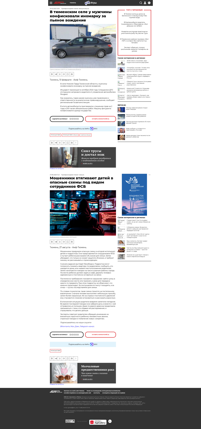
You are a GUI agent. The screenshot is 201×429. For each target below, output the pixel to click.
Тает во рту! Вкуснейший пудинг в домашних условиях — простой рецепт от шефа (138, 249)
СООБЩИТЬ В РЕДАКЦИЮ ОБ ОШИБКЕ (113, 393)
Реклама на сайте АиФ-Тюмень (74, 391)
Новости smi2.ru (57, 168)
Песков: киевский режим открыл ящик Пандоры (137, 108)
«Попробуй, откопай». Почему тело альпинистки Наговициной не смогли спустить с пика (138, 69)
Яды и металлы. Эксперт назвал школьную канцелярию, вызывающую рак (137, 242)
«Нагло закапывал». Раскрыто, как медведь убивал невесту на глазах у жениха (138, 97)
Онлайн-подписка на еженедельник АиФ (77, 393)
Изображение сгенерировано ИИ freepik (63, 237)
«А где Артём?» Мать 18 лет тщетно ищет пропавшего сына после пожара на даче (138, 235)
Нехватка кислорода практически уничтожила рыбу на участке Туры (134, 32)
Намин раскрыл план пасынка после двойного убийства (138, 136)
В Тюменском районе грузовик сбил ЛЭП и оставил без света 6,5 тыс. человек (134, 41)
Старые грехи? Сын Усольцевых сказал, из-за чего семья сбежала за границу (138, 221)
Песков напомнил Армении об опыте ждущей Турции (138, 122)
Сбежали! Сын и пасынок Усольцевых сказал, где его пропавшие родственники (139, 83)
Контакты (96, 393)
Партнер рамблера (82, 421)
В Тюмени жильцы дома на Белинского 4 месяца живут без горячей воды (134, 15)
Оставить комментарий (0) (100, 119)
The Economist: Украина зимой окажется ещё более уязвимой (136, 115)
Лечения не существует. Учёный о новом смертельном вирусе (138, 255)
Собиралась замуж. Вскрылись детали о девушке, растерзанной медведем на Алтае (137, 228)
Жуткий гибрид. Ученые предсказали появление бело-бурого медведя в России (139, 76)
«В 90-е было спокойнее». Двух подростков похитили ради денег (138, 61)
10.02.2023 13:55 (55, 8)
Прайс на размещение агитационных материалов (103, 391)
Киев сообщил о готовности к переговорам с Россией (136, 129)
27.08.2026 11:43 (55, 175)
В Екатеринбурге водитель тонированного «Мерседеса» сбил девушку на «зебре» (134, 24)
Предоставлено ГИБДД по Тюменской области (65, 69)
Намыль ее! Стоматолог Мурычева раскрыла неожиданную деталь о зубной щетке (138, 90)
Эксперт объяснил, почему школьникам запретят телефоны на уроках (134, 49)
